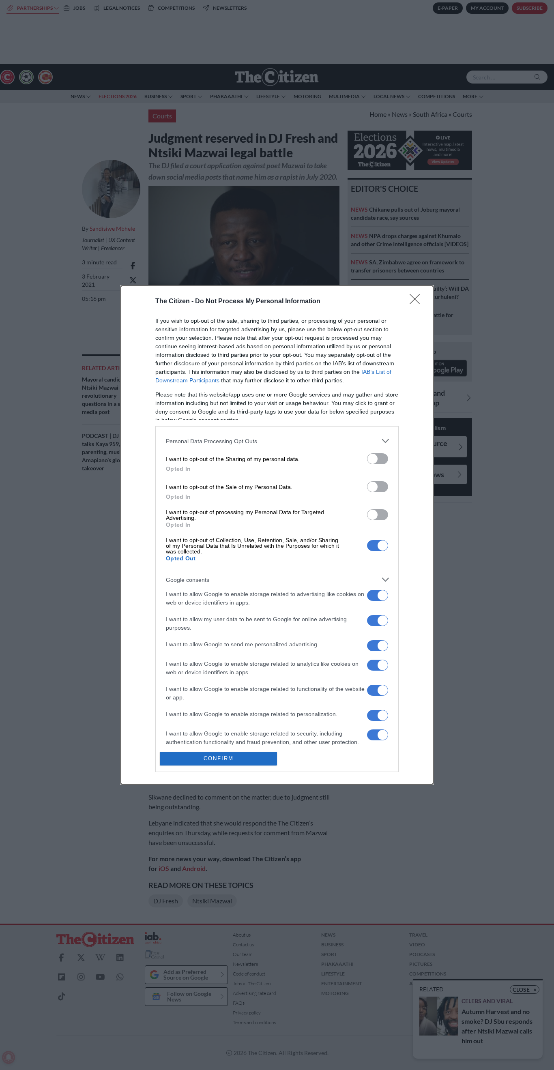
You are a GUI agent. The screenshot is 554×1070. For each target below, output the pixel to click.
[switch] (377, 458)
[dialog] (277, 535)
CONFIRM (219, 758)
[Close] (417, 301)
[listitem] (277, 441)
